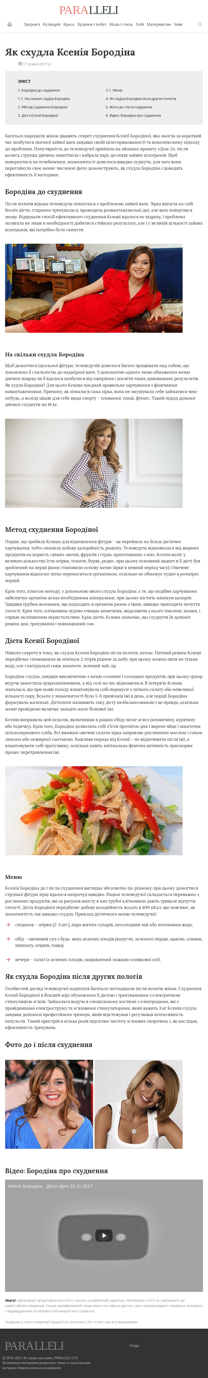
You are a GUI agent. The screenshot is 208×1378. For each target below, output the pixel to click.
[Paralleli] (89, 11)
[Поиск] (200, 24)
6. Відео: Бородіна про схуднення (133, 115)
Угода (134, 1346)
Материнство (159, 24)
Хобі (140, 24)
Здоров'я (32, 24)
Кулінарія (51, 24)
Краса (68, 24)
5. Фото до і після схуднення (129, 107)
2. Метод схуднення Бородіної (42, 107)
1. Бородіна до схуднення (39, 90)
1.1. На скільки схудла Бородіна (44, 99)
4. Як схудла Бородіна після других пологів (141, 99)
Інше (178, 24)
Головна (9, 24)
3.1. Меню (114, 90)
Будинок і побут (91, 24)
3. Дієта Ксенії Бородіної (38, 115)
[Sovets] (35, 1346)
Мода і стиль (121, 24)
